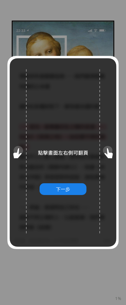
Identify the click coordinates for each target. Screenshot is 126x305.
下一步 (63, 189)
